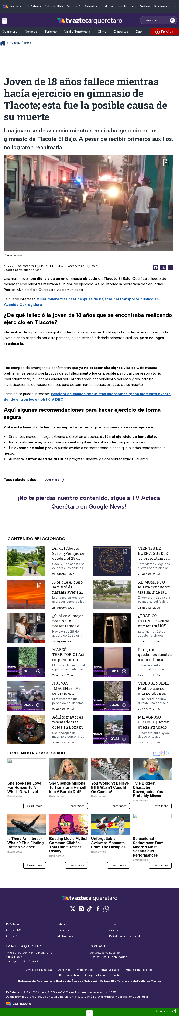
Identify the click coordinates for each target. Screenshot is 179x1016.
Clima (102, 32)
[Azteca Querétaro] (90, 21)
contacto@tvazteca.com (106, 952)
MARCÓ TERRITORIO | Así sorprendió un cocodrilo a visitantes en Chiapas (68, 662)
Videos (145, 6)
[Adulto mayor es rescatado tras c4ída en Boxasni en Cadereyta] (26, 729)
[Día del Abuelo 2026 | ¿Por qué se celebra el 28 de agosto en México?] (26, 561)
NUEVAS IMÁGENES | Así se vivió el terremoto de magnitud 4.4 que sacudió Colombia (68, 696)
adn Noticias (126, 6)
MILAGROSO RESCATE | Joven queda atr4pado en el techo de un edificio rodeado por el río (154, 729)
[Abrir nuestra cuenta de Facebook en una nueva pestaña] (98, 909)
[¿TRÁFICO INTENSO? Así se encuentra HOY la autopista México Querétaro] (112, 628)
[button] (89, 1013)
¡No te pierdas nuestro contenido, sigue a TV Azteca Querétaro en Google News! (88, 502)
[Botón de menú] (4, 21)
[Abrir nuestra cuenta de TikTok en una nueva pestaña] (89, 909)
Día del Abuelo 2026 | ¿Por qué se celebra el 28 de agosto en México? (68, 558)
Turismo (51, 32)
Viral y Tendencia (77, 32)
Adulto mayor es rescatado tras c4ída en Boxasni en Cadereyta (68, 724)
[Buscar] (172, 20)
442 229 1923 (98, 957)
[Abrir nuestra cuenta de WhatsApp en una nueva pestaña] (106, 909)
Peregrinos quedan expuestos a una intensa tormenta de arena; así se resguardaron (155, 662)
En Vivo (167, 31)
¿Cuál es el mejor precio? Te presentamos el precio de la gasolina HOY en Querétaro (67, 628)
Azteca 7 (73, 6)
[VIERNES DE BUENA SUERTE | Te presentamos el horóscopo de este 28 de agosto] (112, 561)
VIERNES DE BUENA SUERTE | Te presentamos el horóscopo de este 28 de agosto (154, 558)
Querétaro (9, 32)
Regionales (162, 6)
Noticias (108, 6)
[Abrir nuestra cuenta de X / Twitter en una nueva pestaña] (73, 909)
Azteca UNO (54, 6)
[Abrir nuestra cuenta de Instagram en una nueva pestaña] (81, 909)
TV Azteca (33, 6)
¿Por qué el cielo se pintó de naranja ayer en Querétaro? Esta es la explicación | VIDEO (69, 594)
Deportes (91, 6)
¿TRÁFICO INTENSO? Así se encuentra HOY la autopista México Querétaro (154, 625)
